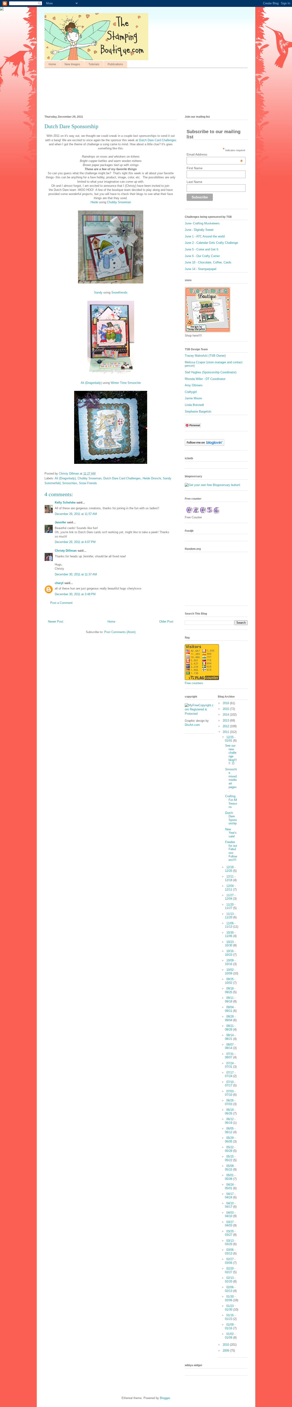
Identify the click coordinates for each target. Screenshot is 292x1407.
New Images (72, 64)
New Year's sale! (231, 833)
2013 (226, 720)
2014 (226, 714)
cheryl (59, 583)
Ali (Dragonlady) (91, 382)
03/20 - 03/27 (230, 1233)
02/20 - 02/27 (230, 1270)
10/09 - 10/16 (230, 962)
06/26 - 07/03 (230, 1102)
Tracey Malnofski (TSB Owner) (205, 355)
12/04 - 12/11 (230, 887)
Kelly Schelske (65, 502)
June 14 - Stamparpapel (200, 269)
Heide (94, 202)
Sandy (98, 292)
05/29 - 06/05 (230, 1139)
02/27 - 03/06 (230, 1260)
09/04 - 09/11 (230, 1008)
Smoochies (69, 483)
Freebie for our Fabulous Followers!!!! (231, 851)
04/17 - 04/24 (230, 1195)
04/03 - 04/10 (230, 1214)
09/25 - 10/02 (230, 980)
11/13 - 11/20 (230, 915)
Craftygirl (191, 392)
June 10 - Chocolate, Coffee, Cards (208, 262)
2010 (226, 1344)
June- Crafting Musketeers (202, 223)
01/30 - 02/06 (230, 1298)
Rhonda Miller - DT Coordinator (205, 379)
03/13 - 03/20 (230, 1242)
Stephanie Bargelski (198, 411)
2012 (226, 726)
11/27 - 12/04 (230, 897)
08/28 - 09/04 (230, 1018)
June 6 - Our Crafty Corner (202, 256)
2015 (226, 709)
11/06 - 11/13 (230, 925)
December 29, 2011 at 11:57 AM (76, 514)
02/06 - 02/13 (230, 1289)
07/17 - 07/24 (230, 1074)
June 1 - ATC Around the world (205, 236)
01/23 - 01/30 (230, 1307)
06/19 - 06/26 (230, 1111)
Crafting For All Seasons (231, 801)
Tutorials (94, 64)
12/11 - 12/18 (230, 878)
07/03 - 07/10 (230, 1093)
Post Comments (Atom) (120, 632)
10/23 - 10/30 (230, 943)
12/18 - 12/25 (230, 868)
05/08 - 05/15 (230, 1167)
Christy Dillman (66, 550)
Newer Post (55, 621)
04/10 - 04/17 (230, 1205)
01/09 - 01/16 (230, 1326)
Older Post (166, 621)
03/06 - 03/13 (230, 1251)
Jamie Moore (193, 398)
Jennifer (60, 522)
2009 (226, 1350)
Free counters (194, 683)
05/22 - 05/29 (230, 1149)
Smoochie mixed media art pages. (231, 780)
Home (52, 64)
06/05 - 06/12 (230, 1130)
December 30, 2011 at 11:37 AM (76, 574)
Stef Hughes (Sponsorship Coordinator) (210, 372)
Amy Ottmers (194, 385)
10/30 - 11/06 (230, 934)
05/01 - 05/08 (230, 1177)
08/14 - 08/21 (230, 1037)
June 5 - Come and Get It (201, 249)
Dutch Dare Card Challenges (157, 140)
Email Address (215, 154)
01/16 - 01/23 (230, 1317)
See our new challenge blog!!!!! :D (231, 754)
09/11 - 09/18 (230, 999)
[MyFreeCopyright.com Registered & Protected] (199, 713)
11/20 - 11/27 (230, 906)
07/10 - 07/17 (230, 1083)
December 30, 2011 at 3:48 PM (75, 594)
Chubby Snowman (119, 202)
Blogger (165, 1398)
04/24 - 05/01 (230, 1186)
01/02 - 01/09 (230, 1335)
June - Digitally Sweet (199, 229)
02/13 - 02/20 (230, 1279)
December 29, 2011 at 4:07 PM (75, 542)
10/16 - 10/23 (230, 952)
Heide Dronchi (152, 478)
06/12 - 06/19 (230, 1120)
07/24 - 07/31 (230, 1065)
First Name (195, 168)
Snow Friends (88, 483)
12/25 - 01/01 (230, 738)
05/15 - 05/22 (230, 1158)
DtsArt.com (192, 725)
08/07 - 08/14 (230, 1046)
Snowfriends (119, 292)
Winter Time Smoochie (126, 382)
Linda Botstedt (194, 405)
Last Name (194, 182)
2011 (226, 732)
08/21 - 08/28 (230, 1027)
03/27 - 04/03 (230, 1223)
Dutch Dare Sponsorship (231, 818)
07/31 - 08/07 (230, 1055)
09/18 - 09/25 (230, 990)
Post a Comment (61, 603)
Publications (115, 64)
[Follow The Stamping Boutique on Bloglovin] (204, 445)
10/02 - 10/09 (230, 971)
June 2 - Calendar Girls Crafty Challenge (211, 242)
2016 (226, 703)
